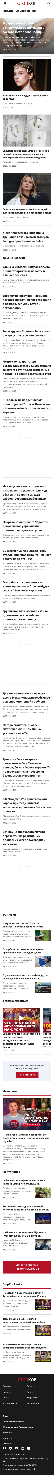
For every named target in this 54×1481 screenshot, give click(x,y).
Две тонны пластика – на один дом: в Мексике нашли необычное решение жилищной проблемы (26, 697)
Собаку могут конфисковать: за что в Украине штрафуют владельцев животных (24, 1184)
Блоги (30, 1392)
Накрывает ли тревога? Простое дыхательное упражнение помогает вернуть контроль (25, 526)
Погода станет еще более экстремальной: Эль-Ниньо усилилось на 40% (22, 729)
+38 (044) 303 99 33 (27, 1269)
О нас (5, 1416)
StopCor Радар (10, 1403)
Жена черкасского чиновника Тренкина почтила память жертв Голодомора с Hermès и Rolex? (26, 237)
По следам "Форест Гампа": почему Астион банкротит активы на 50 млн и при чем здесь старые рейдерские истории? (27, 1296)
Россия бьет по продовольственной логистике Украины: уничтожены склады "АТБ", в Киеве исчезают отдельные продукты (26, 1211)
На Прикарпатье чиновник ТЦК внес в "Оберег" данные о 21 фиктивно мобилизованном (24, 1236)
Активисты (8, 1432)
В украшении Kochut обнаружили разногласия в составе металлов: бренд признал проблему (23, 27)
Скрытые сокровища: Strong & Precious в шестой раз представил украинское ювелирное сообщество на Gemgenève (26, 154)
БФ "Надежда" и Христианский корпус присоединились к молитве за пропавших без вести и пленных (27, 805)
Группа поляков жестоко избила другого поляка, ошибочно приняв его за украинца (25, 615)
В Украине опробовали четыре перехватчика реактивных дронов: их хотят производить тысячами (24, 838)
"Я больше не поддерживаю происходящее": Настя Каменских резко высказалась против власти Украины (27, 406)
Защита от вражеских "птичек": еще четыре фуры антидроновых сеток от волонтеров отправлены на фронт (21, 1040)
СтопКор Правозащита (13, 1421)
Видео (30, 1386)
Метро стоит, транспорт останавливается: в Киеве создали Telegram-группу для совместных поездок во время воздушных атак (27, 367)
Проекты (7, 1386)
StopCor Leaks (12, 1284)
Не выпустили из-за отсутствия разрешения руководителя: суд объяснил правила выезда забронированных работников (25, 492)
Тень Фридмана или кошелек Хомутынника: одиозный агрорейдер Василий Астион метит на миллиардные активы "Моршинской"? (25, 1324)
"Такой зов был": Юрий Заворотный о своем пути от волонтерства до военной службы (26, 1138)
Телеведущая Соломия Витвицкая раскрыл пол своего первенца (26, 333)
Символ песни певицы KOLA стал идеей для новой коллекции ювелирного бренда (27, 211)
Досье (6, 1397)
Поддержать (29, 1074)
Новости (7, 1392)
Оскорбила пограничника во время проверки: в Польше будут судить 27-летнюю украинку (26, 586)
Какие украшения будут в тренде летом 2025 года (25, 97)
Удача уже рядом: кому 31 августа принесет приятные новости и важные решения (26, 271)
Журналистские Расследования (18, 1427)
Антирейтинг (33, 1403)
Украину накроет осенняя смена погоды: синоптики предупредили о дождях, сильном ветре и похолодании (27, 302)
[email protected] (27, 1469)
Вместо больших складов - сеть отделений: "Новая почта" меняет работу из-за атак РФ (27, 555)
